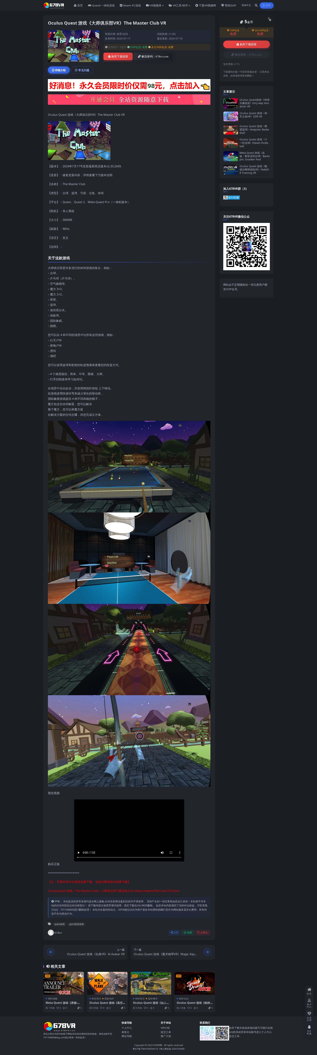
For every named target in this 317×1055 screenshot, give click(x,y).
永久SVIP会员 (261, 30)
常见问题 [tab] (83, 70)
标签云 (125, 1032)
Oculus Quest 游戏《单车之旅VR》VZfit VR (253, 114)
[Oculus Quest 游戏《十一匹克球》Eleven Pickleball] (230, 143)
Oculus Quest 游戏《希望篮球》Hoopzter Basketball (254, 129)
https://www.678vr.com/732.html (156, 891)
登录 (268, 5)
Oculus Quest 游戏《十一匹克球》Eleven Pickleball (254, 143)
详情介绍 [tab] (60, 70)
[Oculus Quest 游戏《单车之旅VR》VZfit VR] (230, 116)
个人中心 (127, 1027)
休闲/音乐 (96, 998)
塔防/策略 (52, 998)
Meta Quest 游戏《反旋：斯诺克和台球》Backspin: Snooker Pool (255, 156)
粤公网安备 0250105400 (172, 1048)
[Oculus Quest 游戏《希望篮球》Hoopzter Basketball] (230, 130)
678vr (58, 932)
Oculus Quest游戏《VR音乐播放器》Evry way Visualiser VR (255, 103)
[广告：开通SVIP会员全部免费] (129, 86)
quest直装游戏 (76, 924)
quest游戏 (59, 924)
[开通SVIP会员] (129, 101)
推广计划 (166, 1036)
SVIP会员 (234, 30)
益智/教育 (153, 998)
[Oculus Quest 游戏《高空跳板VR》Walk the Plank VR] (107, 983)
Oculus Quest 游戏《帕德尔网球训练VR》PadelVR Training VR (254, 169)
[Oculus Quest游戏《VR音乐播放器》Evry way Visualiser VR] (230, 103)
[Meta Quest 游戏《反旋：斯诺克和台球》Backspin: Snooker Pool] (230, 156)
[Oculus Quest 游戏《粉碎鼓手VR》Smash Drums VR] (194, 983)
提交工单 (166, 1032)
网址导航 (127, 1036)
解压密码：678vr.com (155, 56)
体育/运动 (122, 34)
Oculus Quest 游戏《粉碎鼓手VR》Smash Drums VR (194, 1004)
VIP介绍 (165, 1027)
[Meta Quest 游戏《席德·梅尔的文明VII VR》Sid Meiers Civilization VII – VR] (63, 983)
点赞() (204, 932)
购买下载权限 (119, 56)
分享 (176, 932)
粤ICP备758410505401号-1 (146, 1048)
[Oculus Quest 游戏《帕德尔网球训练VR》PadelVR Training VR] (230, 170)
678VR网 (157, 1045)
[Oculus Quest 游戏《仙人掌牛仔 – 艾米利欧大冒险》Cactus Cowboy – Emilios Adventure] (151, 983)
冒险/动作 (109, 998)
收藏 (189, 932)
